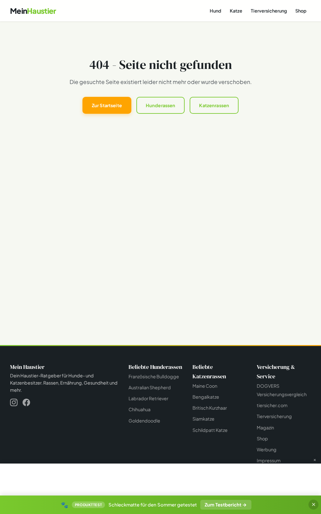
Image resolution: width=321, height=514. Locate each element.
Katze (236, 10)
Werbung (266, 449)
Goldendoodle (144, 420)
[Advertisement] (160, 479)
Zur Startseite (107, 105)
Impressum (269, 460)
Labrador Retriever (148, 398)
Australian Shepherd (150, 387)
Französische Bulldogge (154, 376)
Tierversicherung (269, 10)
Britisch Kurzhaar (209, 408)
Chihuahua (139, 409)
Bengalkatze (205, 397)
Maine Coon (204, 386)
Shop (301, 10)
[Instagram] (14, 403)
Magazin (265, 427)
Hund (215, 10)
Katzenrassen (214, 105)
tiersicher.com (272, 405)
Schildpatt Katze (210, 430)
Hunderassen (161, 105)
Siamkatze (203, 419)
